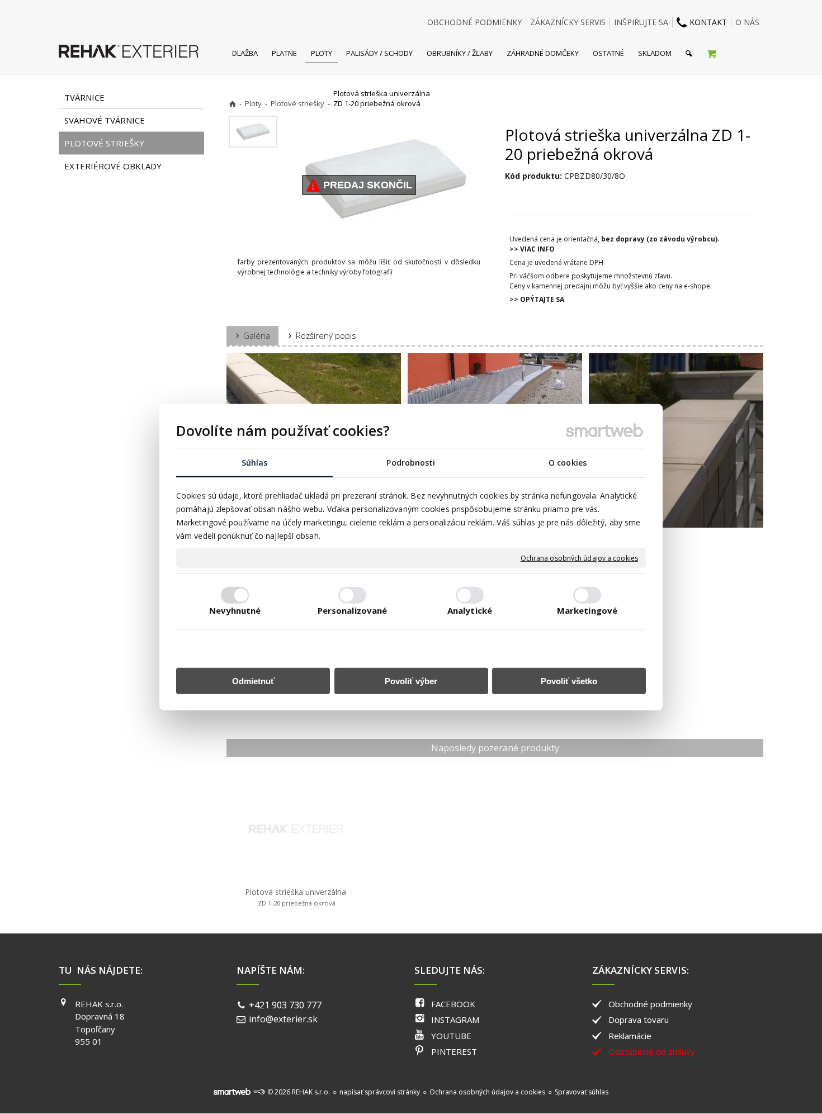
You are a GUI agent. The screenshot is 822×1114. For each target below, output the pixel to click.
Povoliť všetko (569, 680)
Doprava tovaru (638, 1019)
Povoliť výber (411, 680)
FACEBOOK (453, 1003)
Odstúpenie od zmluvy (651, 1051)
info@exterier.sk (283, 1019)
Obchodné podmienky (650, 1003)
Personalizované (353, 609)
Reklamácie (629, 1035)
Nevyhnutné (235, 609)
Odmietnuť (253, 680)
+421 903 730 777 (285, 1005)
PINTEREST (454, 1051)
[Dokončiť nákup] (711, 53)
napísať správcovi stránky (379, 1092)
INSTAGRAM (455, 1019)
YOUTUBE (451, 1035)
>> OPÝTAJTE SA (536, 299)
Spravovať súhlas (581, 1092)
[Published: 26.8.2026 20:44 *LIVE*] (258, 1092)
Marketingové (587, 609)
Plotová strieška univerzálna (295, 897)
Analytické (469, 609)
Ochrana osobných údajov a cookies (579, 557)
